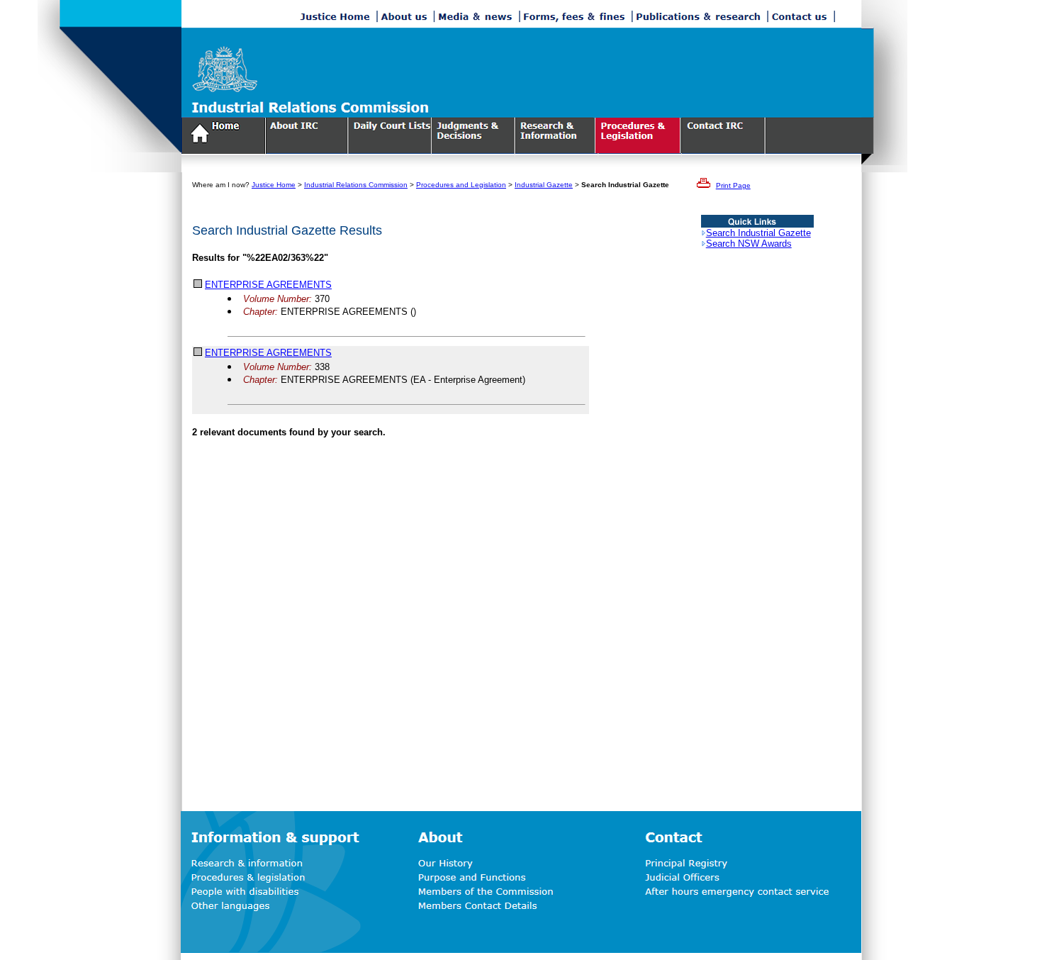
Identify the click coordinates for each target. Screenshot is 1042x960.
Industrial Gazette (544, 185)
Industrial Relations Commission (356, 185)
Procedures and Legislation (461, 185)
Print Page (733, 185)
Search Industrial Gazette (758, 233)
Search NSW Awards (749, 243)
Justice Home (274, 185)
